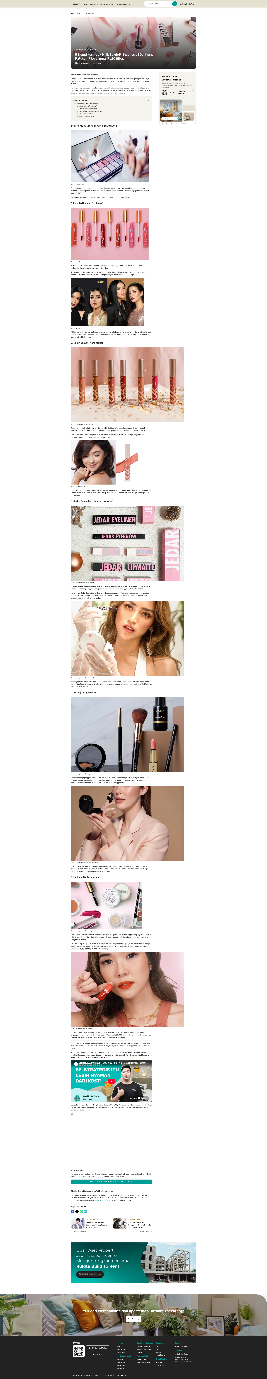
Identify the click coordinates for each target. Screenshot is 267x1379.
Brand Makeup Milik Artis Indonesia (87, 104)
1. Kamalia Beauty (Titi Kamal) (87, 106)
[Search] (174, 3)
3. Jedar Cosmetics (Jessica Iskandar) (90, 111)
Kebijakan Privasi (107, 1375)
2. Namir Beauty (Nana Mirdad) (87, 109)
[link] (180, 92)
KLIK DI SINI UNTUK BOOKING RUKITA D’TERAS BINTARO (111, 1182)
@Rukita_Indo (100, 1200)
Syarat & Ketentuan (96, 1375)
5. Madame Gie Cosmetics (85, 116)
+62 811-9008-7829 (184, 1346)
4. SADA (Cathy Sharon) (85, 114)
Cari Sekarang (133, 1319)
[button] (187, 4)
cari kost (83, 1177)
